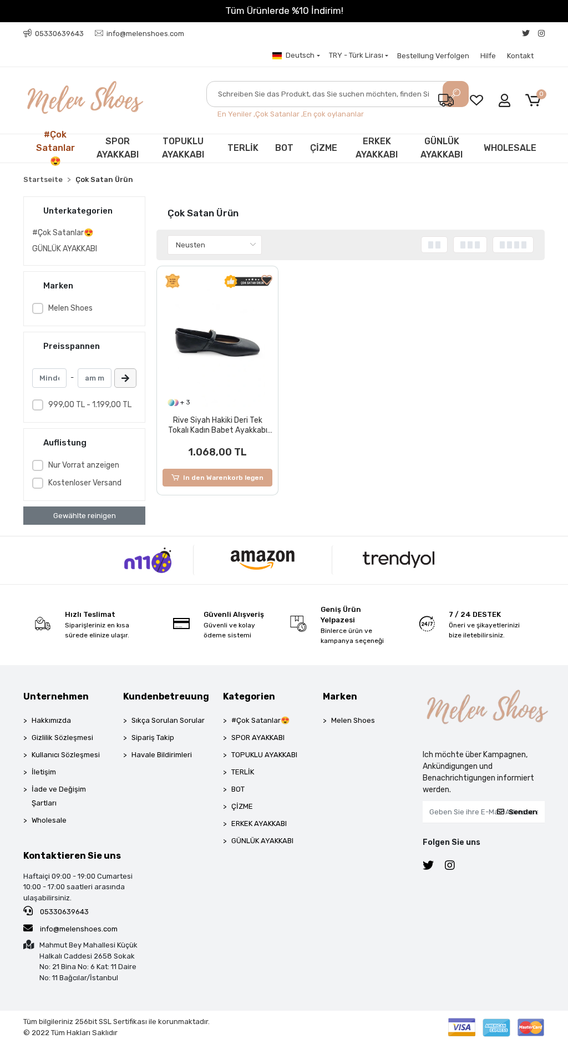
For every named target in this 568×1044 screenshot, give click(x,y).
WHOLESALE (510, 148)
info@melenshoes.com (78, 929)
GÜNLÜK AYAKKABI (441, 148)
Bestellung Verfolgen (433, 56)
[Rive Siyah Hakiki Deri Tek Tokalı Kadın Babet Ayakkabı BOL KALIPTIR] (217, 342)
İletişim (44, 772)
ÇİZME (323, 148)
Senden (523, 812)
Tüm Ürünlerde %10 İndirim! (284, 10)
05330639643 (63, 912)
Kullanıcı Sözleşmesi (66, 755)
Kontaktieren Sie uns (72, 855)
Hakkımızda (51, 720)
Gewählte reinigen (84, 515)
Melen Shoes (70, 308)
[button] (535, 100)
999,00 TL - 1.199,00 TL (89, 404)
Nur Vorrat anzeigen (83, 465)
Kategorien (249, 696)
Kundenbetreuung (166, 696)
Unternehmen (56, 696)
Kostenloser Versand (84, 483)
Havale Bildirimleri (161, 755)
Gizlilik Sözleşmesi (62, 737)
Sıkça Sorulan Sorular (168, 720)
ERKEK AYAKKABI (377, 148)
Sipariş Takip (152, 737)
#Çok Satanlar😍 (55, 148)
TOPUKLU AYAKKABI (183, 148)
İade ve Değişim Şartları (59, 796)
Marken (340, 696)
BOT (284, 148)
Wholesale (49, 820)
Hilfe (488, 56)
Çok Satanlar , (279, 114)
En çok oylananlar (333, 114)
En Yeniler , (236, 114)
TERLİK (242, 148)
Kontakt (520, 56)
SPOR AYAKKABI (118, 148)
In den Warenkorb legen (223, 478)
